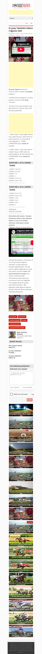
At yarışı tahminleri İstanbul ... (15, 351)
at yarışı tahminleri (15, 324)
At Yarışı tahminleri (27, 33)
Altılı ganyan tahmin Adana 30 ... (15, 346)
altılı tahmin (22, 317)
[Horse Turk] (21, 8)
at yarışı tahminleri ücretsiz (17, 327)
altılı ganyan (13, 317)
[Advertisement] (25, 12)
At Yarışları (12, 35)
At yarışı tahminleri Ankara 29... (15, 357)
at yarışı (24, 320)
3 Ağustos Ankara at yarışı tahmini (20, 227)
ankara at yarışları (15, 320)
